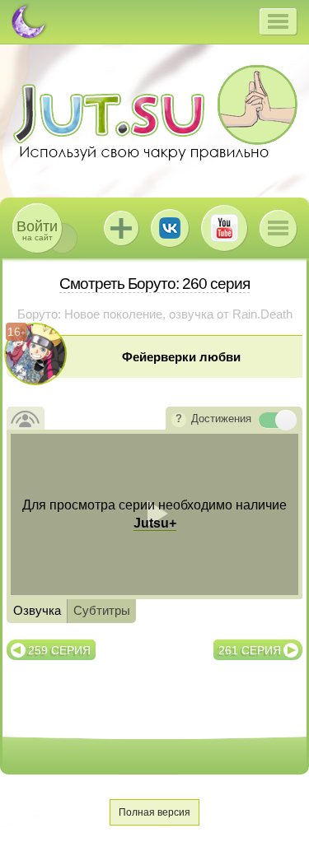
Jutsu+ (121, 228)
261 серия (249, 650)
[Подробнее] (178, 419)
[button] (278, 21)
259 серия (59, 650)
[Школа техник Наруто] (154, 112)
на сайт (37, 230)
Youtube (224, 228)
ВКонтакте (170, 228)
